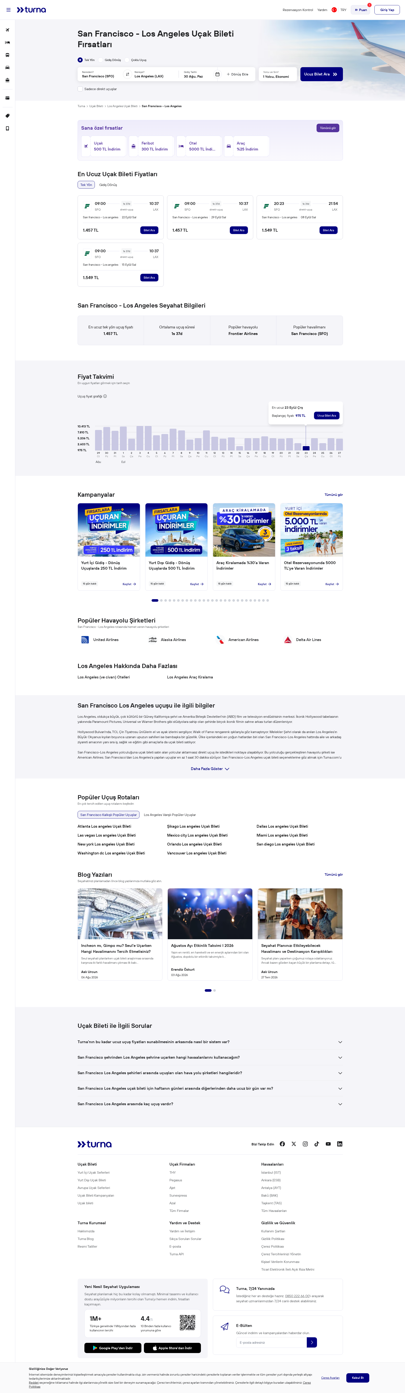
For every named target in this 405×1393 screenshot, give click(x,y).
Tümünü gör (328, 128)
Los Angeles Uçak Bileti (122, 106)
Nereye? (139, 72)
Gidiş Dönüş (108, 185)
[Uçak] (8, 30)
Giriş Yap (387, 10)
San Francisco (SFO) (309, 333)
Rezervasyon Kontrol (298, 10)
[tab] (86, 59)
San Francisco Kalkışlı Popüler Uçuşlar (108, 815)
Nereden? (88, 72)
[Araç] (8, 67)
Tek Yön (86, 185)
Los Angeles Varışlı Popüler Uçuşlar (170, 815)
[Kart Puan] (8, 98)
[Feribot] (8, 80)
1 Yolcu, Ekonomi (276, 76)
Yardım (322, 10)
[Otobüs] (8, 55)
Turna (81, 106)
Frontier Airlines (243, 333)
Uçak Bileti (96, 106)
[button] (98, 440)
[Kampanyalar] (8, 116)
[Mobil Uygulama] (8, 128)
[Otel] (8, 42)
